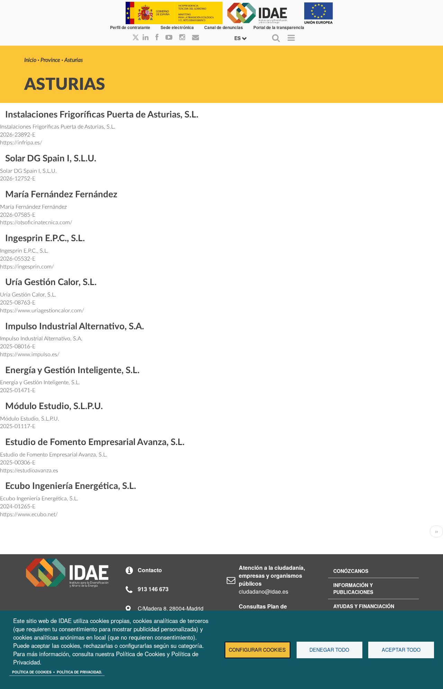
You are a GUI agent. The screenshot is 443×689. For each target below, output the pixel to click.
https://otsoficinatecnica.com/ (36, 222)
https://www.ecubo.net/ (29, 514)
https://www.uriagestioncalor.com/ (42, 310)
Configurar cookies (257, 649)
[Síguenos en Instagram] (182, 37)
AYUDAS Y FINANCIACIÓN (363, 606)
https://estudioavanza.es (29, 470)
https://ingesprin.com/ (27, 267)
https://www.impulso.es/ (30, 354)
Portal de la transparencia (278, 27)
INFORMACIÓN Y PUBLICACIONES (353, 588)
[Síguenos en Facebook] (157, 37)
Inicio (30, 60)
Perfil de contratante (130, 27)
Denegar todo (329, 649)
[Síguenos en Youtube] (169, 37)
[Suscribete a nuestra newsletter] (195, 37)
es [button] (238, 38)
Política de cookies (32, 672)
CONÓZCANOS (350, 570)
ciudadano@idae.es (263, 591)
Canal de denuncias (223, 27)
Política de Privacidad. (79, 672)
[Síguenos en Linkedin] (145, 37)
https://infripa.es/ (21, 142)
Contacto (150, 570)
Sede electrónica (177, 27)
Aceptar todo (401, 649)
